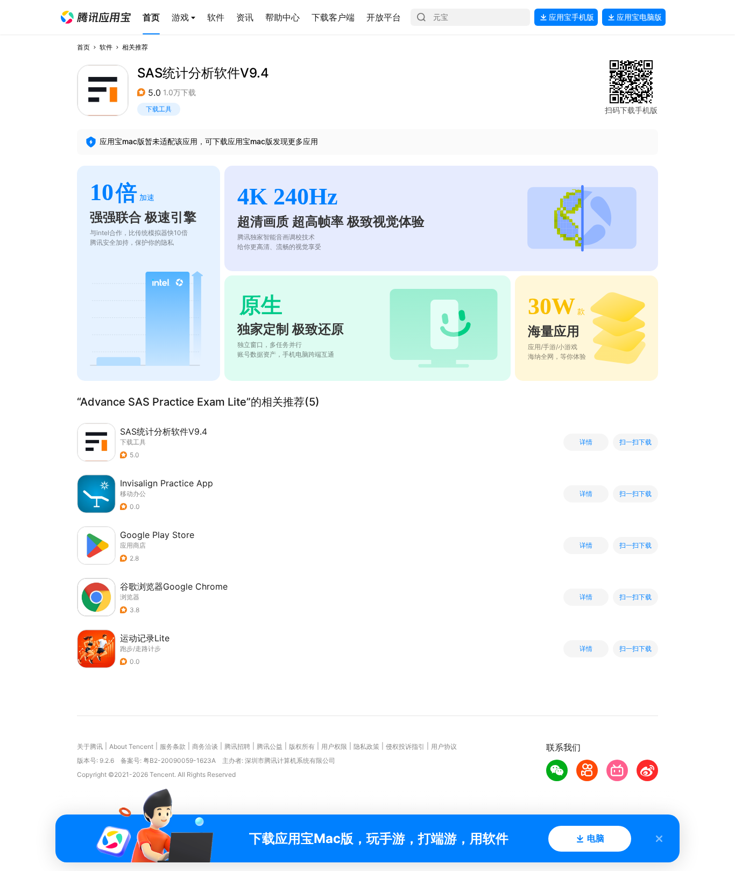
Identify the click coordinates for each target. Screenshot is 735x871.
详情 (585, 442)
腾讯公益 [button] (269, 746)
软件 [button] (106, 47)
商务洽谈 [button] (205, 746)
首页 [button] (83, 47)
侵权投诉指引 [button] (405, 746)
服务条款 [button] (173, 746)
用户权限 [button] (334, 746)
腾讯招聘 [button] (237, 746)
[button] (96, 17)
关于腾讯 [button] (90, 746)
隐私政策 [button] (366, 746)
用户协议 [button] (444, 746)
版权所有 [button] (302, 746)
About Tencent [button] (131, 746)
